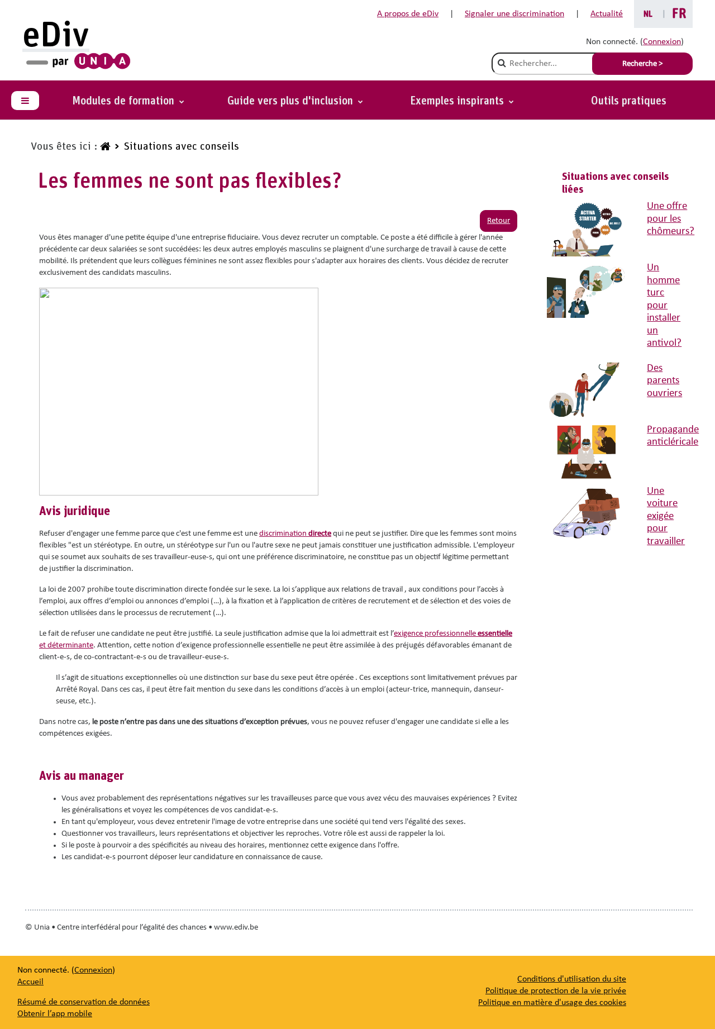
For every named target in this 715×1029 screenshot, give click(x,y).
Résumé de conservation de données (83, 1002)
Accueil (30, 982)
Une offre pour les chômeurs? (670, 219)
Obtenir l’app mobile (54, 1013)
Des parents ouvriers (664, 381)
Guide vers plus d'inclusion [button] (291, 101)
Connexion (662, 41)
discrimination (295, 534)
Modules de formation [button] (124, 101)
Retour (498, 221)
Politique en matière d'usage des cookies (552, 1002)
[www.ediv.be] (104, 147)
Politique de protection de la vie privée (555, 991)
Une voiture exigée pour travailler (666, 516)
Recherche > (642, 64)
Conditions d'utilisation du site (571, 979)
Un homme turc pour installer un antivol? (664, 306)
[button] (462, 101)
